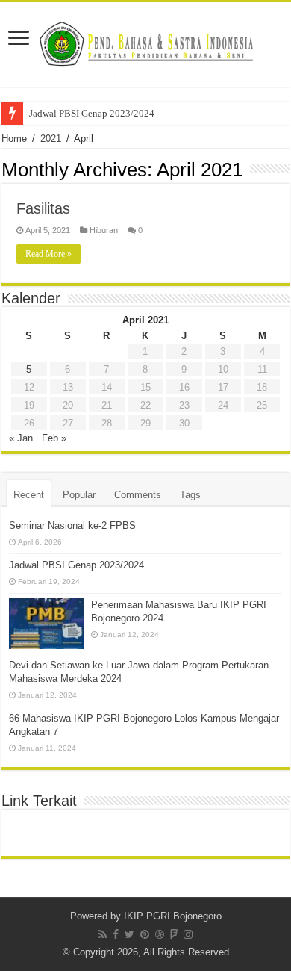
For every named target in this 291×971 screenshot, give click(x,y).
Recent (28, 494)
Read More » (48, 254)
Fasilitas (43, 208)
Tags (190, 494)
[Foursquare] (174, 934)
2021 (50, 138)
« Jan (21, 438)
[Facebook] (115, 934)
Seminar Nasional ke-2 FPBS (72, 525)
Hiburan (104, 230)
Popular (79, 494)
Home (14, 138)
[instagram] (188, 934)
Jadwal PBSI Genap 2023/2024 (91, 113)
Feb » (54, 438)
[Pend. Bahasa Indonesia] (145, 42)
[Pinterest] (145, 934)
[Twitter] (129, 934)
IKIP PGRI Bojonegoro (173, 916)
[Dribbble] (160, 934)
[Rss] (102, 934)
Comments (137, 494)
